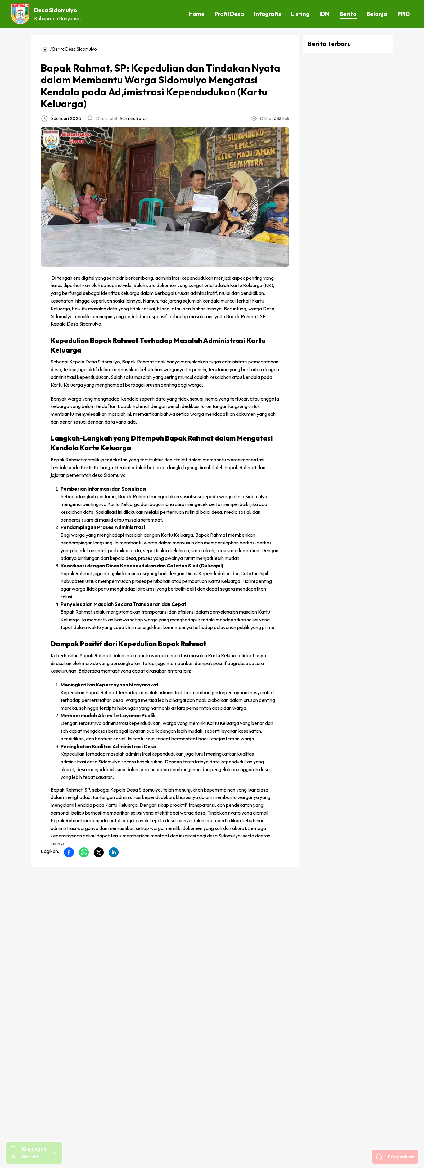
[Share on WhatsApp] (84, 852)
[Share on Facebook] (69, 852)
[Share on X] (99, 852)
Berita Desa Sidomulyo (74, 49)
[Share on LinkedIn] (114, 852)
